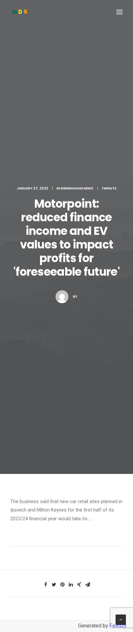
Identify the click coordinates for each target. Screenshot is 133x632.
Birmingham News (77, 188)
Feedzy (118, 626)
